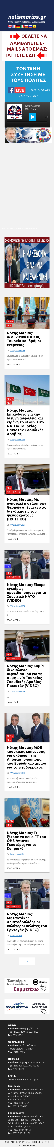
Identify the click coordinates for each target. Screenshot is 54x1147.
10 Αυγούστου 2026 (17, 773)
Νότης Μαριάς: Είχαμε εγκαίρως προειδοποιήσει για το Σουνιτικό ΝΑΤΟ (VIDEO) (26, 592)
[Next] (27, 961)
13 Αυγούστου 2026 (17, 525)
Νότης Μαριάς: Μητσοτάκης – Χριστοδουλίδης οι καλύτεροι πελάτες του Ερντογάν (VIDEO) (27, 922)
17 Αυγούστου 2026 (17, 439)
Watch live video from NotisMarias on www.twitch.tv (20, 228)
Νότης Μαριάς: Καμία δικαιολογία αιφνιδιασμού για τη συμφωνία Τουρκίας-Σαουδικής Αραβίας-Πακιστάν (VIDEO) (25, 676)
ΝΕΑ (9, 325)
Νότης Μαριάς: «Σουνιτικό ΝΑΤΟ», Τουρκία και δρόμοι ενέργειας (24, 339)
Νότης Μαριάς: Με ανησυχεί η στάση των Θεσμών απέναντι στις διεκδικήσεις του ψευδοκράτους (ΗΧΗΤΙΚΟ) (26, 509)
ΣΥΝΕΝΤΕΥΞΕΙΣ (13, 492)
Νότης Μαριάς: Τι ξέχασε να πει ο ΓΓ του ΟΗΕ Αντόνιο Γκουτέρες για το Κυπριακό (26, 841)
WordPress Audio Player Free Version (36, 129)
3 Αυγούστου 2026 (17, 854)
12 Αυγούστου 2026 (17, 606)
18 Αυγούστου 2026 (17, 350)
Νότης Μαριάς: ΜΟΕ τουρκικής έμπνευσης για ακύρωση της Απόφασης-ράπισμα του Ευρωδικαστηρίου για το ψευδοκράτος (26, 757)
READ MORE (13, 364)
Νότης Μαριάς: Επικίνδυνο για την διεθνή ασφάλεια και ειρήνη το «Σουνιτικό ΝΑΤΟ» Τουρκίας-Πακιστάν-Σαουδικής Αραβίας (25, 422)
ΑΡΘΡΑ (10, 321)
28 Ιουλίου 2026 (16, 935)
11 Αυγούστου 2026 (17, 691)
